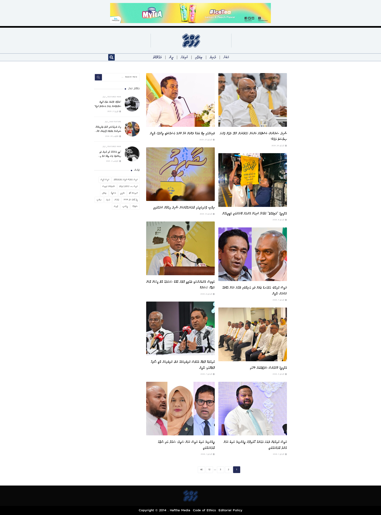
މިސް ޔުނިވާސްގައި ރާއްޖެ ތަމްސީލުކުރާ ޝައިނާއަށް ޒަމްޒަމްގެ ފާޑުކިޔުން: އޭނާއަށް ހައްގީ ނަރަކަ (107, 131)
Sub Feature (115, 122)
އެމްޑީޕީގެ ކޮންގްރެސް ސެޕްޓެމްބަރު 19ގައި (268, 367)
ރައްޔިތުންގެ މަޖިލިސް (108, 186)
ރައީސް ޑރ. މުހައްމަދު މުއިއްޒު (128, 186)
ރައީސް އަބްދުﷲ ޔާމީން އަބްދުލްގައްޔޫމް (126, 180)
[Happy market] (190, 13)
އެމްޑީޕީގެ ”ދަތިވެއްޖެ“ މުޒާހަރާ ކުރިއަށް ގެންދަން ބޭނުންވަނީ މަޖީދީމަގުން (254, 213)
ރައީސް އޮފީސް (104, 180)
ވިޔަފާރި (198, 57)
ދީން (171, 57)
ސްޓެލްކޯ (135, 206)
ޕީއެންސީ (125, 206)
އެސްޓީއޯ (113, 193)
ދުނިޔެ (213, 57)
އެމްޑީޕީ (122, 193)
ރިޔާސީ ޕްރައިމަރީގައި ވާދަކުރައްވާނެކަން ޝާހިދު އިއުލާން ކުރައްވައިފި (184, 207)
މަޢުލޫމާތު (157, 57)
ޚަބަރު (226, 57)
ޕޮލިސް (116, 206)
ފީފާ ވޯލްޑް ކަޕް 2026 (131, 200)
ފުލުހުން (116, 200)
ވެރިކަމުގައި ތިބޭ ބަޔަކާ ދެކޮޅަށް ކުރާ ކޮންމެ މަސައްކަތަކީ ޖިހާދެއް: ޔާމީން (182, 133)
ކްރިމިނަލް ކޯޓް (133, 193)
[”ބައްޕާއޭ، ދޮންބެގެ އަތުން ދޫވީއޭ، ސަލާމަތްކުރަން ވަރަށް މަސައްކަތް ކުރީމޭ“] (132, 104)
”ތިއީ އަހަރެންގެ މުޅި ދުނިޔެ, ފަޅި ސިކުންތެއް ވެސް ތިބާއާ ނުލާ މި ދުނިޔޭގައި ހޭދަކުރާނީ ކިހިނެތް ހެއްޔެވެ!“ (108, 156)
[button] (111, 57)
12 (209, 470)
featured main (114, 97)
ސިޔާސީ (99, 200)
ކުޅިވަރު (184, 57)
